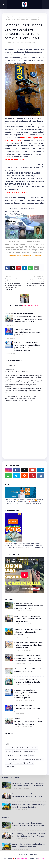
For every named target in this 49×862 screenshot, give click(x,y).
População (9, 763)
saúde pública (10, 766)
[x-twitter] (24, 470)
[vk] (40, 475)
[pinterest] (32, 475)
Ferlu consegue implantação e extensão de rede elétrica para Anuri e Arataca (27, 619)
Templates (41, 858)
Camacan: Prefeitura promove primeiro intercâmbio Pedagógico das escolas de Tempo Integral (28, 658)
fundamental (10, 755)
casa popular (10, 748)
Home (13, 854)
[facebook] (16, 470)
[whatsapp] (8, 475)
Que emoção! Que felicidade (24, 763)
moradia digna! (22, 755)
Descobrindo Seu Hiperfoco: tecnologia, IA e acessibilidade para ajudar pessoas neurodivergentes (27, 346)
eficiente (8, 751)
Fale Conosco (33, 854)
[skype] (16, 475)
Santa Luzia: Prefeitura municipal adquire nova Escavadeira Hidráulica (28, 632)
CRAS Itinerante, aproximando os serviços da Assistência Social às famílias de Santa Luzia (28, 319)
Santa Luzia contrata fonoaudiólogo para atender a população (27, 332)
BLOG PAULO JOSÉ (10, 43)
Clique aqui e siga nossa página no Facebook (24, 255)
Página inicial (10, 17)
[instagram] (8, 470)
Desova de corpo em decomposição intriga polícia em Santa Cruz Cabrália (28, 605)
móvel (32, 755)
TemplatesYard (22, 858)
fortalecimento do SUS (31, 751)
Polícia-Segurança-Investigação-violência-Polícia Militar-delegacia (24, 759)
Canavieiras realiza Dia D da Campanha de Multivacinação (27, 680)
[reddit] (24, 475)
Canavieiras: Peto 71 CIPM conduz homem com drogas (28, 670)
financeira (17, 751)
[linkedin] (40, 470)
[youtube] (32, 470)
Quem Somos (23, 854)
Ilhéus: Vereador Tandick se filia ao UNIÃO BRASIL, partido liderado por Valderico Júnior (29, 645)
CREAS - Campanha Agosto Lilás (27, 748)
